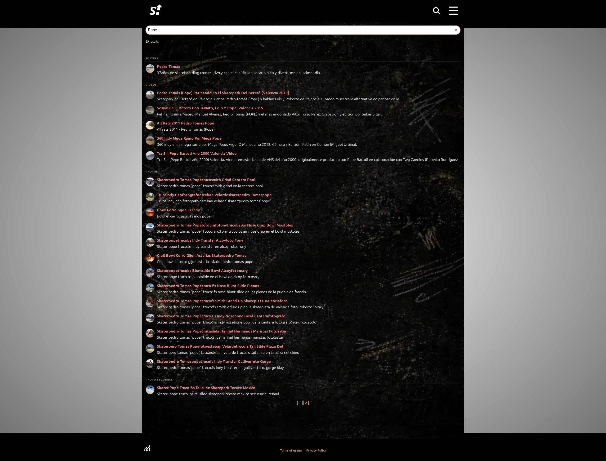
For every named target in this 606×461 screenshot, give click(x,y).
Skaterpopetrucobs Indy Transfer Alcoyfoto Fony (200, 240)
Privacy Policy (316, 450)
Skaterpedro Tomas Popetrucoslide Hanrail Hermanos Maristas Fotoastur (221, 330)
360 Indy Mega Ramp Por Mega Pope (189, 138)
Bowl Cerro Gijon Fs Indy (178, 209)
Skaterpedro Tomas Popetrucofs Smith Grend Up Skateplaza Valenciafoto (222, 300)
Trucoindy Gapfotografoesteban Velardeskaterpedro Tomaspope (214, 194)
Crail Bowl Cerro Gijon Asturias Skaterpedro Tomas (201, 255)
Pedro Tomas (168, 66)
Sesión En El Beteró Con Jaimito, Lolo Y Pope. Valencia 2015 (210, 107)
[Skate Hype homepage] (155, 17)
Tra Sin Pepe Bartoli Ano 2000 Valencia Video (197, 153)
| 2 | (306, 402)
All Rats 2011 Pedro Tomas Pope (185, 122)
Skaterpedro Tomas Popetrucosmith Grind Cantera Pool (206, 179)
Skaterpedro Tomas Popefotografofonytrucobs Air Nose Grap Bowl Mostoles (225, 224)
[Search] (436, 10)
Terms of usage (291, 450)
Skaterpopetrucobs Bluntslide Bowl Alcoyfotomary (202, 270)
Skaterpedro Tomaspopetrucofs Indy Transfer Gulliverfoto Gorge (214, 361)
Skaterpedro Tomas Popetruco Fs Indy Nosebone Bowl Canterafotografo (221, 315)
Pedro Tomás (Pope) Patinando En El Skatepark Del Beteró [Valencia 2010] (223, 92)
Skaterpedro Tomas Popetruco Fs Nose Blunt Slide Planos (208, 285)
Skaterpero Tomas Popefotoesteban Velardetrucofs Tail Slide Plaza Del (220, 346)
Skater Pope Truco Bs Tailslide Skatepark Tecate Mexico (206, 387)
